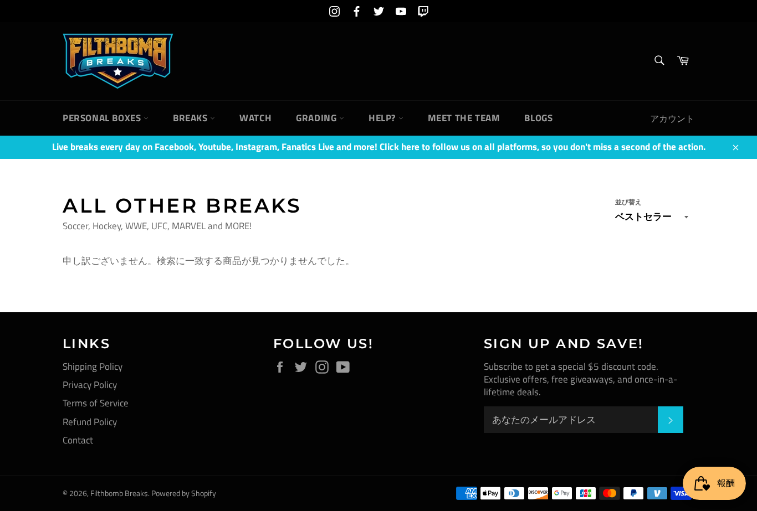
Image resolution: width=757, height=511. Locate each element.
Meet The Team (464, 118)
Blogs (538, 118)
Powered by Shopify (183, 493)
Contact (78, 440)
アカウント (672, 118)
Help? (383, 118)
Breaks (191, 118)
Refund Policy (90, 422)
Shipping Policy (92, 366)
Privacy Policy (90, 385)
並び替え (628, 202)
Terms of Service (96, 403)
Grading (317, 118)
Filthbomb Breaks (119, 493)
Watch (255, 118)
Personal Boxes (103, 118)
